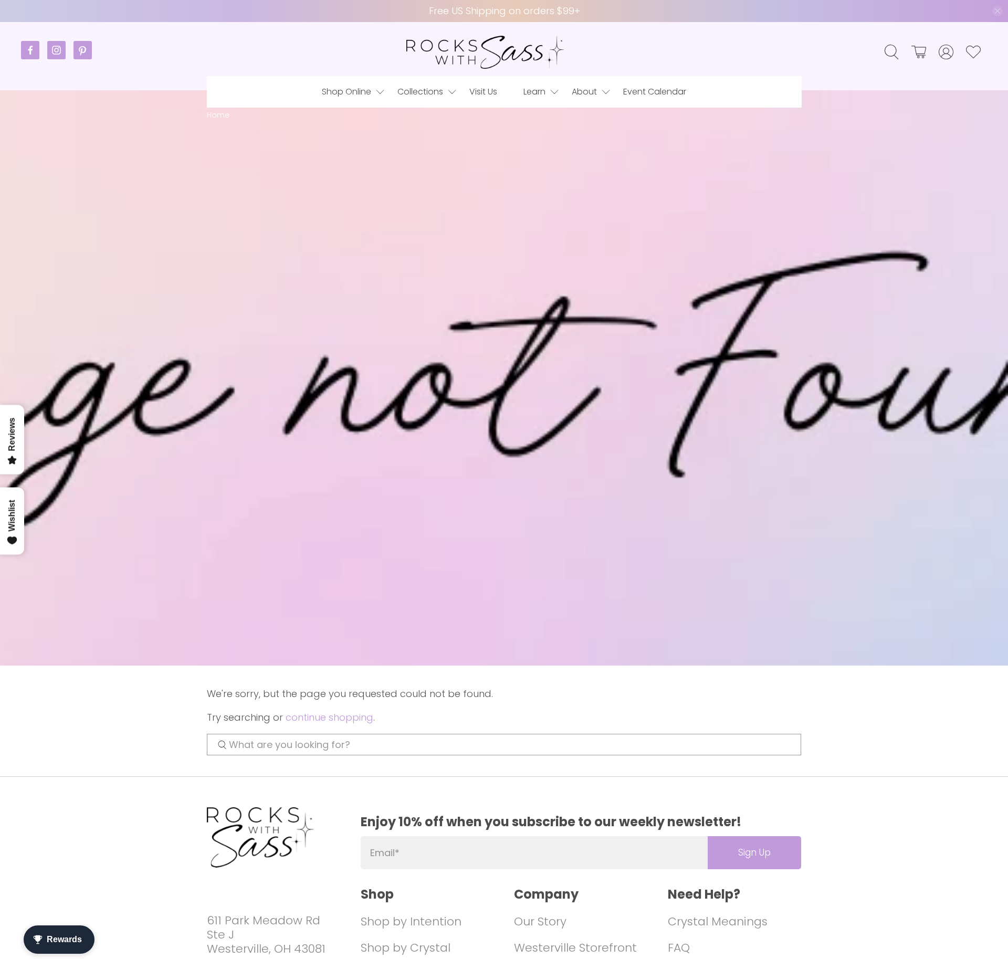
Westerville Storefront (575, 948)
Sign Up (754, 852)
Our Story (540, 921)
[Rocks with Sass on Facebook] (34, 56)
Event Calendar (654, 92)
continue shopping (329, 717)
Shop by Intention (411, 921)
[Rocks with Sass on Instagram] (60, 56)
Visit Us (483, 92)
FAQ (679, 948)
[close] (997, 11)
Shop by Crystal (405, 948)
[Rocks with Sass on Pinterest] (83, 56)
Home (218, 115)
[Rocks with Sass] (485, 52)
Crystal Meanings (718, 921)
